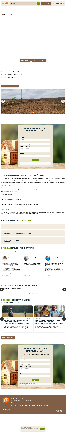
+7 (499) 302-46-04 (7, 410)
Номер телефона (23, 141)
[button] (32, 112)
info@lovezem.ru (6, 409)
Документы (14, 402)
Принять (42, 428)
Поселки (7, 8)
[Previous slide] (3, 101)
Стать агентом (46, 3)
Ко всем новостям (8, 337)
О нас (33, 405)
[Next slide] (63, 101)
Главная (2, 8)
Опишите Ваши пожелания (25, 146)
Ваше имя (22, 137)
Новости (39, 405)
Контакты (46, 405)
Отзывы (11, 405)
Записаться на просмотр (10, 86)
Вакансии (27, 405)
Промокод (22, 153)
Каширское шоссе (8, 71)
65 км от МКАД (16, 71)
